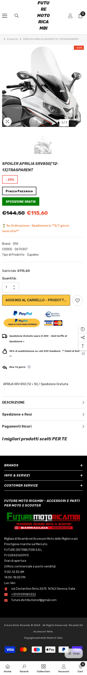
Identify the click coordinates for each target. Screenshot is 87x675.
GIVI (15, 244)
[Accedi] (70, 15)
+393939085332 (23, 594)
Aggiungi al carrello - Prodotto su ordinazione (37, 300)
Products (12, 39)
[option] (43, 86)
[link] (24, 668)
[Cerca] (16, 15)
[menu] (4, 15)
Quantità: (9, 278)
